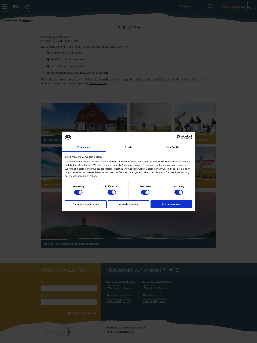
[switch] (112, 192)
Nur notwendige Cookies (86, 204)
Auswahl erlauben (128, 204)
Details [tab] (128, 147)
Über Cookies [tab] (173, 147)
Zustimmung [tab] (84, 147)
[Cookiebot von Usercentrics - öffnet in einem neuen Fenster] (179, 137)
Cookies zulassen (171, 204)
